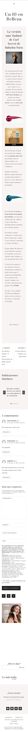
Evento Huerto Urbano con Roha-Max (20, 352)
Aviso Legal (14, 723)
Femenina (11, 441)
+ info (11, 559)
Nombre (6, 525)
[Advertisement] (14, 313)
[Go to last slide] (4, 392)
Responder (6, 432)
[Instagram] (12, 708)
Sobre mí (8, 717)
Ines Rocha (11, 421)
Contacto (19, 717)
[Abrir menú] (14, 3)
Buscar (21, 667)
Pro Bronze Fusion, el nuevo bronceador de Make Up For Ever (7, 356)
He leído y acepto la (14, 581)
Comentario (7, 498)
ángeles (10, 461)
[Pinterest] (16, 708)
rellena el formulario (13, 700)
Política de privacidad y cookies (14, 720)
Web (4, 541)
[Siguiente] (23, 392)
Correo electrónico (10, 533)
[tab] (10, 403)
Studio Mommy (18, 729)
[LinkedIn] (20, 708)
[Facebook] (7, 708)
